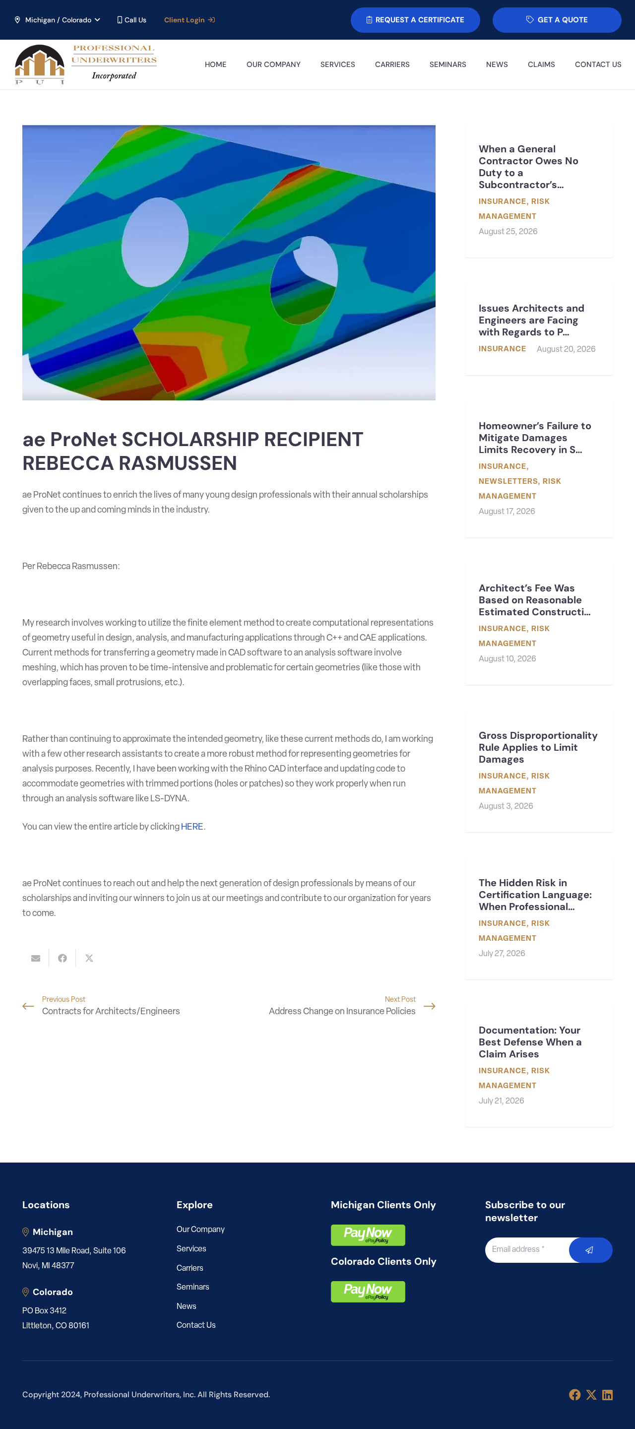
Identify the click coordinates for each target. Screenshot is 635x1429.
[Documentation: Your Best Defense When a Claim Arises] (539, 1066)
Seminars (193, 1288)
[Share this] (62, 958)
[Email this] (35, 958)
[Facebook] (575, 1395)
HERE (192, 827)
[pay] (368, 1235)
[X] (591, 1395)
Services (191, 1249)
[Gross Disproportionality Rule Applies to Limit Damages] (539, 772)
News (186, 1307)
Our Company (201, 1230)
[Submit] (591, 1250)
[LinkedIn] (607, 1395)
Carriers (190, 1269)
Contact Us (196, 1326)
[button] (56, 20)
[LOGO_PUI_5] (85, 64)
